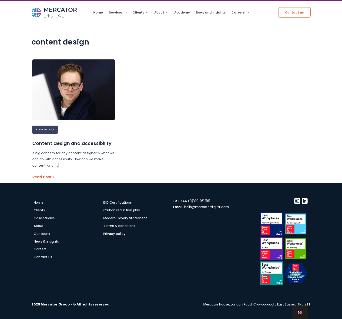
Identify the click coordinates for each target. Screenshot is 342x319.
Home (98, 12)
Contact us (43, 257)
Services (115, 12)
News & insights (46, 241)
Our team (42, 233)
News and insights (210, 12)
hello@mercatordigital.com (206, 207)
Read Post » (43, 177)
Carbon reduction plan (121, 210)
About (159, 12)
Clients (138, 12)
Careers (238, 12)
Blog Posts (45, 129)
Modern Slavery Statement (125, 218)
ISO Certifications (117, 202)
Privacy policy (114, 233)
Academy (182, 12)
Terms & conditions (119, 225)
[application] (124, 12)
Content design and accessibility (71, 143)
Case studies (44, 218)
